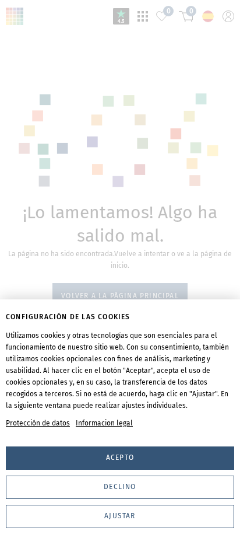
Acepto (120, 457)
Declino (120, 487)
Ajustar (119, 516)
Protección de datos (38, 423)
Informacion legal (104, 423)
